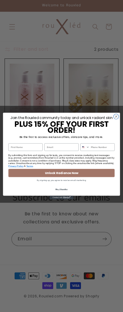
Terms (29, 166)
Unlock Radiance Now (61, 173)
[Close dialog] (116, 116)
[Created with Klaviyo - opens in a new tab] (61, 197)
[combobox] (85, 147)
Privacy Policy (15, 166)
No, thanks (61, 189)
